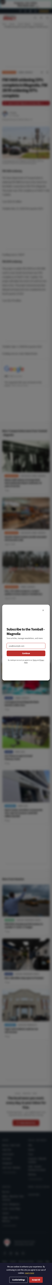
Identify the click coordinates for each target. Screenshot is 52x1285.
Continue (26, 653)
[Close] (43, 610)
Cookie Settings (18, 1280)
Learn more (29, 1273)
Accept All (36, 1280)
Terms (35, 660)
